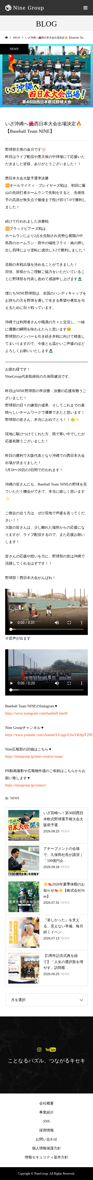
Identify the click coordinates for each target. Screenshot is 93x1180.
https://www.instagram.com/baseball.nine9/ (36, 713)
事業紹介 (46, 1112)
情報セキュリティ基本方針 (46, 1157)
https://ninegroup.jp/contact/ (25, 785)
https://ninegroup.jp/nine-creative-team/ (34, 756)
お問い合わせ (46, 1139)
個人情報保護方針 (46, 1148)
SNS (46, 1121)
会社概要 (46, 1103)
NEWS (14, 49)
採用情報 (46, 1130)
